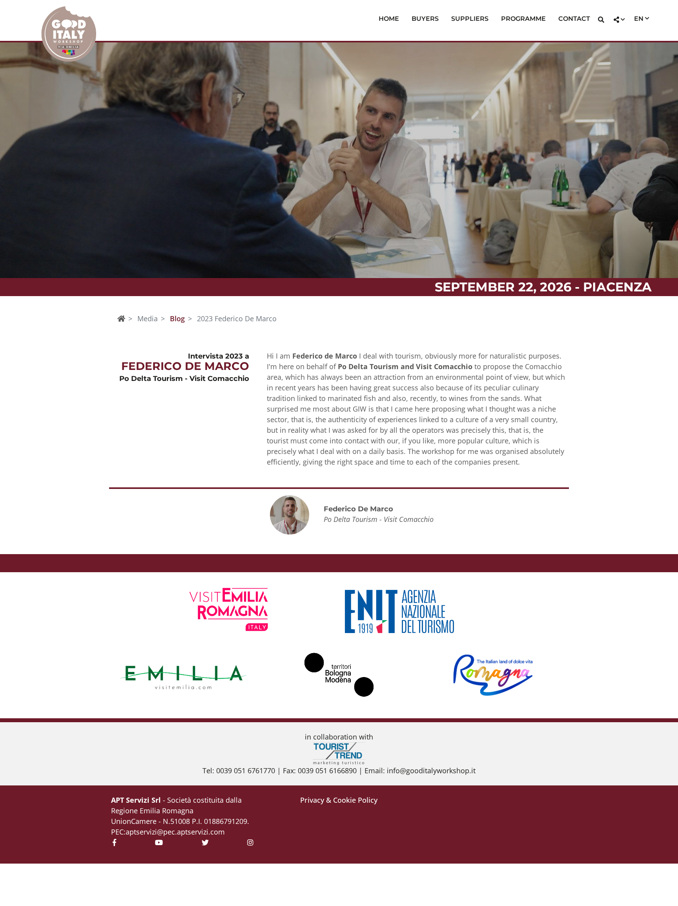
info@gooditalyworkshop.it (431, 770)
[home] (121, 318)
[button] (601, 20)
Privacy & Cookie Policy (338, 800)
